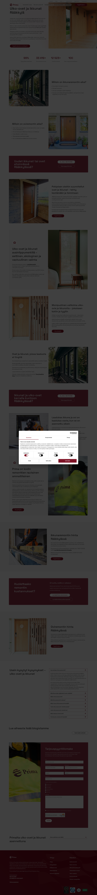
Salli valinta (48, 460)
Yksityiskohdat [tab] (48, 437)
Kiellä (29, 460)
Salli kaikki (67, 460)
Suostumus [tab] (28, 437)
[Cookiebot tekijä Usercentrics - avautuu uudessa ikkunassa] (71, 433)
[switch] (41, 455)
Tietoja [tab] (68, 437)
